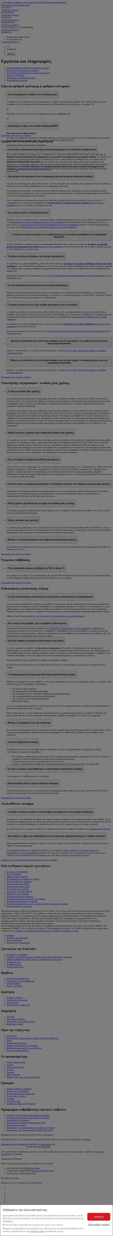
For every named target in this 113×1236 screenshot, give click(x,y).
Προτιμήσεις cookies (99, 1224)
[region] (56, 1220)
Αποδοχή (98, 1216)
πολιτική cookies (37, 1231)
